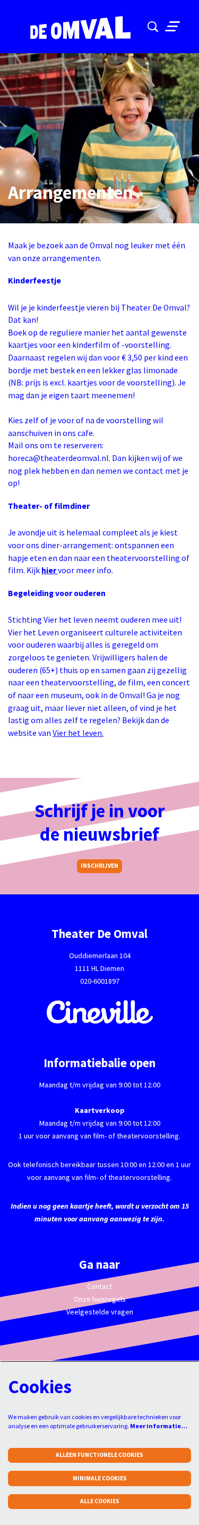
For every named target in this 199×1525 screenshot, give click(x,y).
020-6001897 (99, 981)
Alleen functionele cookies (99, 1455)
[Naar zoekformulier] (153, 27)
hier (49, 570)
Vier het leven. (78, 733)
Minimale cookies (100, 1478)
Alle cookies (99, 1501)
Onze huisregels (100, 1299)
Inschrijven (99, 865)
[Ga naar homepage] (74, 28)
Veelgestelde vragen (99, 1312)
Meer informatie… (158, 1426)
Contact (99, 1286)
